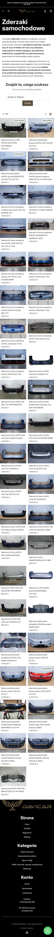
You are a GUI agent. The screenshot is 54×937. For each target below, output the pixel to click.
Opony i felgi (27, 860)
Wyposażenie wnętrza (27, 856)
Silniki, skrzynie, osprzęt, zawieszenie (27, 864)
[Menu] (3, 11)
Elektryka (27, 869)
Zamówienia (27, 888)
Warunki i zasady (27, 928)
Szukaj (27, 103)
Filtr (6, 114)
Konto (27, 884)
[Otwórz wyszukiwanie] (9, 11)
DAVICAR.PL (22, 924)
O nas (27, 824)
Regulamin (27, 833)
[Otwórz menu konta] (45, 11)
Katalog (27, 837)
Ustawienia (27, 893)
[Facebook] (27, 932)
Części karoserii (27, 852)
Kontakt (27, 828)
